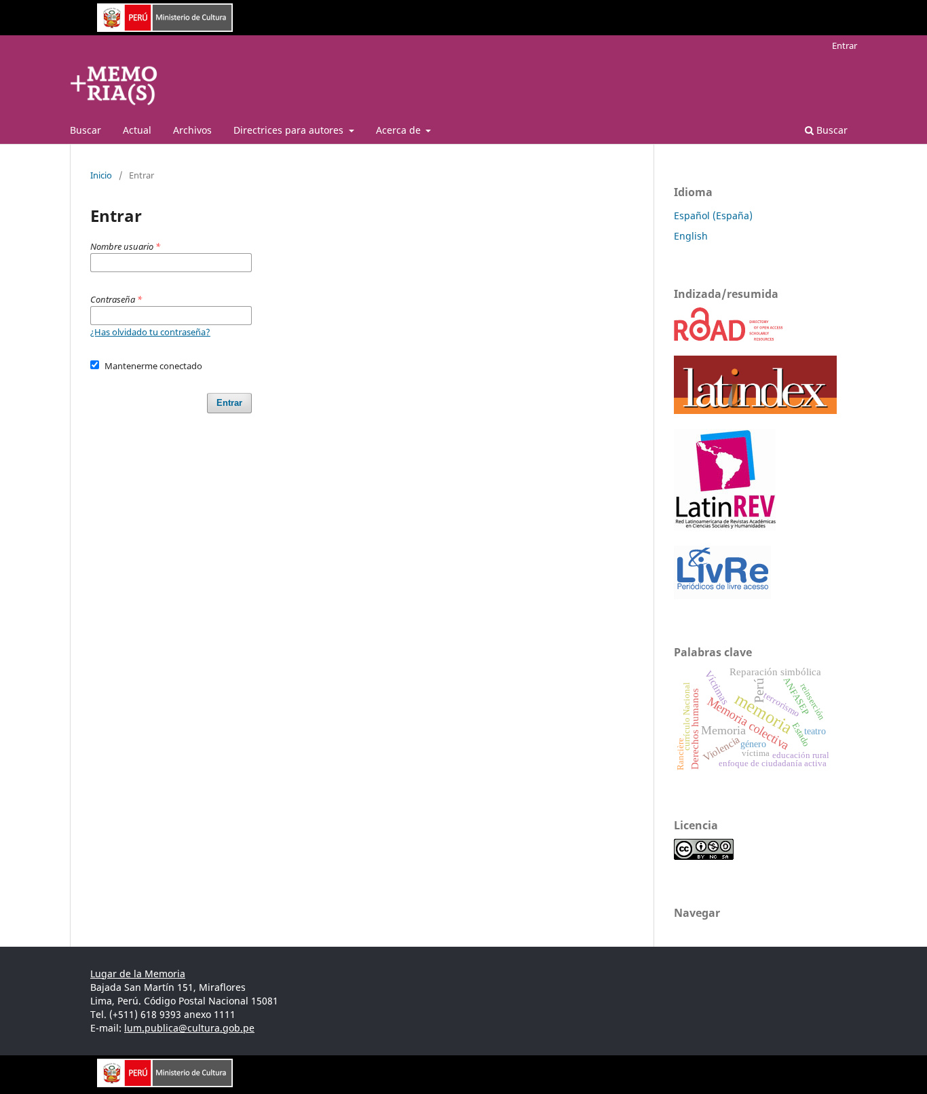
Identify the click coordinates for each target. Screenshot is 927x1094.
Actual (137, 130)
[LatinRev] (725, 527)
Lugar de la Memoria (137, 973)
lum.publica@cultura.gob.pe (189, 1027)
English (691, 235)
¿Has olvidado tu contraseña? (150, 332)
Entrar (844, 45)
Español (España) (713, 215)
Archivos (192, 130)
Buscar (85, 130)
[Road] (729, 337)
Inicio (101, 175)
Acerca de (399, 130)
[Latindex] (755, 410)
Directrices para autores (289, 130)
